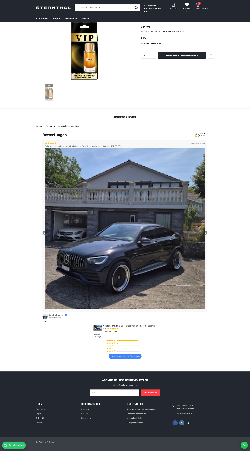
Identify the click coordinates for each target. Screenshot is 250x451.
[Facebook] (175, 422)
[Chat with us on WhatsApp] (244, 445)
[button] (44, 233)
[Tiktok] (188, 422)
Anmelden (174, 9)
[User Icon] (174, 5)
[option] (85, 51)
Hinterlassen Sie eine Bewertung (125, 356)
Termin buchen (16, 445)
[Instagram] (181, 422)
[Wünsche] (211, 55)
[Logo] (53, 7)
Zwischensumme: (148, 43)
